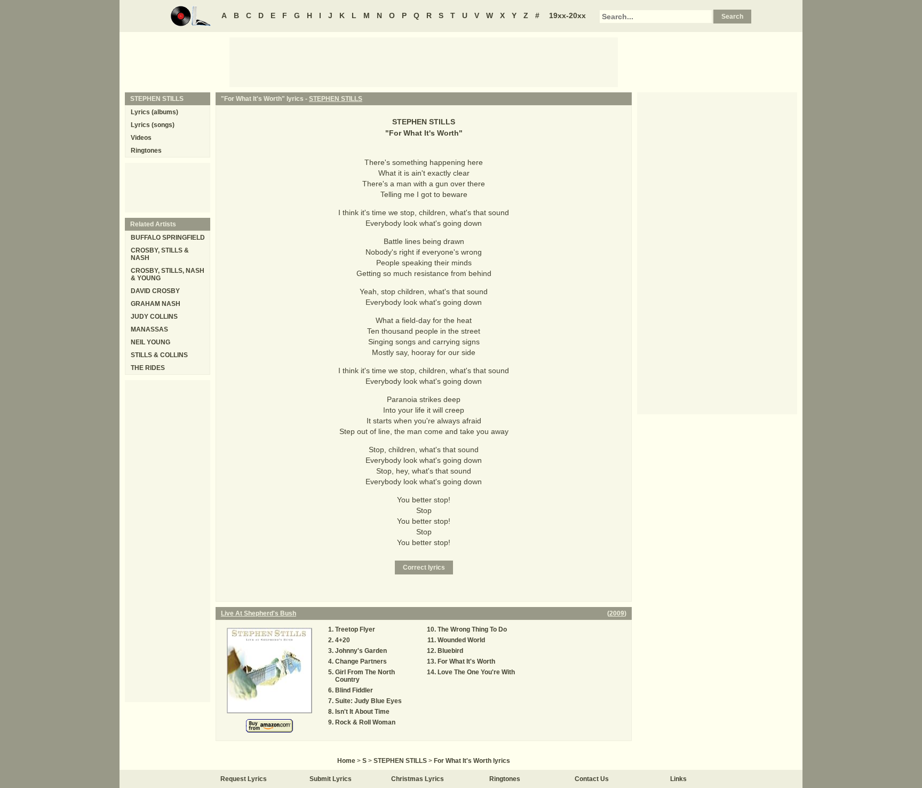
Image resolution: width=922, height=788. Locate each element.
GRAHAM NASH (155, 304)
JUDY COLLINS (154, 316)
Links (678, 779)
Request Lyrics (243, 779)
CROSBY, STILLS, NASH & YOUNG (167, 274)
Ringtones (146, 150)
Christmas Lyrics (417, 779)
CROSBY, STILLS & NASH (160, 254)
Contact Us (592, 779)
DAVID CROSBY (155, 291)
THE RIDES (148, 368)
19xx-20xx (567, 15)
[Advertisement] (423, 61)
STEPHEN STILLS (335, 99)
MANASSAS (149, 329)
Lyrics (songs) (152, 125)
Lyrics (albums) (154, 112)
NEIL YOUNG (150, 342)
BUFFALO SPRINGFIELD (168, 237)
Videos (141, 137)
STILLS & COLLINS (159, 355)
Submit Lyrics (330, 779)
